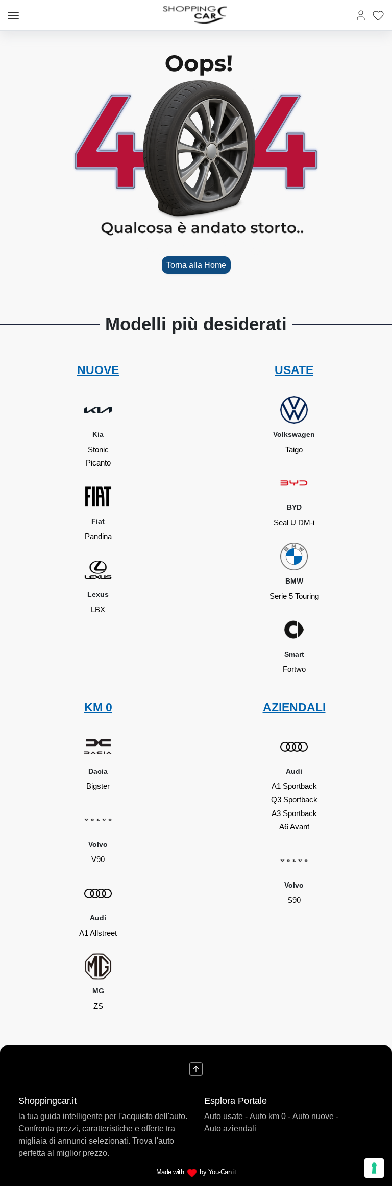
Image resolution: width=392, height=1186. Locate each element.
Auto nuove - (315, 1116)
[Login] (361, 15)
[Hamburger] (13, 15)
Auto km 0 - (270, 1116)
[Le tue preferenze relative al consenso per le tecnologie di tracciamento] (374, 1168)
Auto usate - (226, 1116)
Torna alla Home (196, 265)
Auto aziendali (230, 1128)
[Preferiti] (378, 15)
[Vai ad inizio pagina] (196, 1069)
